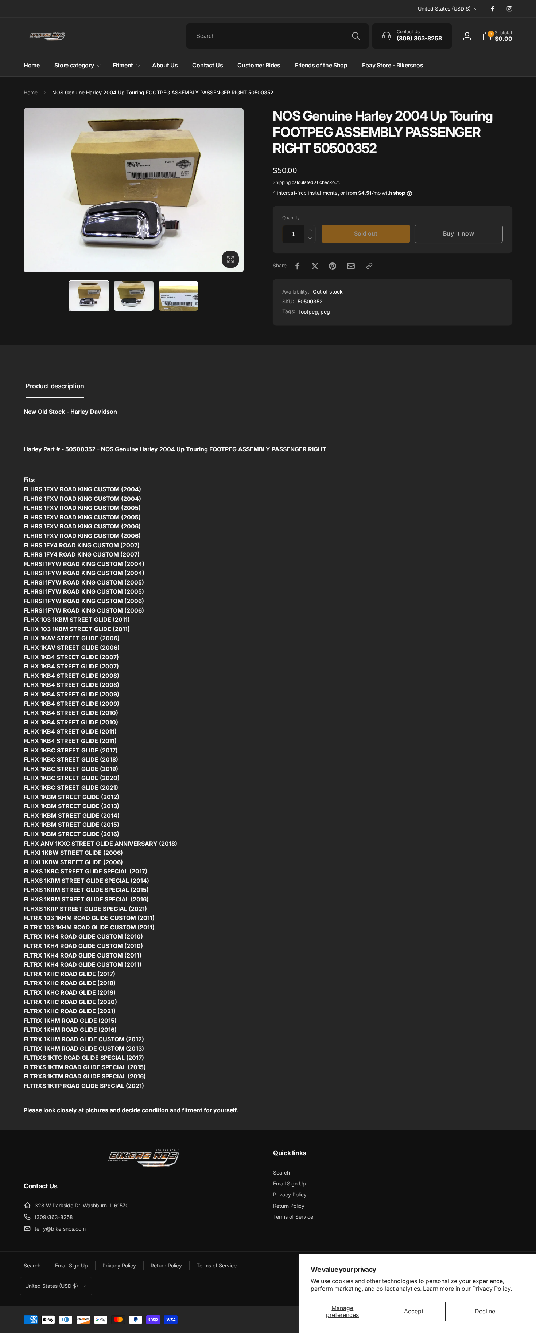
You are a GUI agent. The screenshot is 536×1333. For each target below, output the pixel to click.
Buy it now (458, 233)
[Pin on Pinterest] (332, 266)
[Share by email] (351, 266)
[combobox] (277, 36)
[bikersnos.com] (143, 1166)
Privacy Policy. (492, 1288)
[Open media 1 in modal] (134, 190)
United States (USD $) (444, 8)
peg (325, 311)
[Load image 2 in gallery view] (134, 295)
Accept (413, 1311)
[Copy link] (369, 266)
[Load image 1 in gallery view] (89, 295)
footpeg (308, 311)
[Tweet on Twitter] (315, 266)
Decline (485, 1311)
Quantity (291, 217)
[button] (497, 36)
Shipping (282, 182)
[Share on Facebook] (297, 266)
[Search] (356, 36)
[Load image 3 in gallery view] (178, 295)
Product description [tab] (55, 386)
